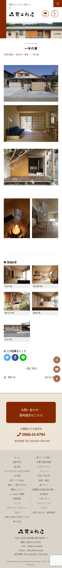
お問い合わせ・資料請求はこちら (31, 412)
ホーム (17, 457)
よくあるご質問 (17, 494)
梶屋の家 (11, 377)
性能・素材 (44, 480)
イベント (44, 471)
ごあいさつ (44, 498)
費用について (17, 489)
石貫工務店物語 (44, 462)
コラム (44, 507)
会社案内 (44, 494)
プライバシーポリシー (17, 507)
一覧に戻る (31, 368)
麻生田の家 (49, 377)
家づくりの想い (44, 457)
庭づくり (44, 484)
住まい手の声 (44, 475)
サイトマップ (44, 503)
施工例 (17, 466)
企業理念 (17, 498)
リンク (17, 503)
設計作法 (17, 462)
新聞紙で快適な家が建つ (43, 489)
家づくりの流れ (17, 480)
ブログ (17, 512)
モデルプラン (44, 466)
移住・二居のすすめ (17, 484)
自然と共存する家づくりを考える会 (17, 519)
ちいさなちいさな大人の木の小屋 (17, 473)
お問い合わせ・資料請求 (43, 512)
